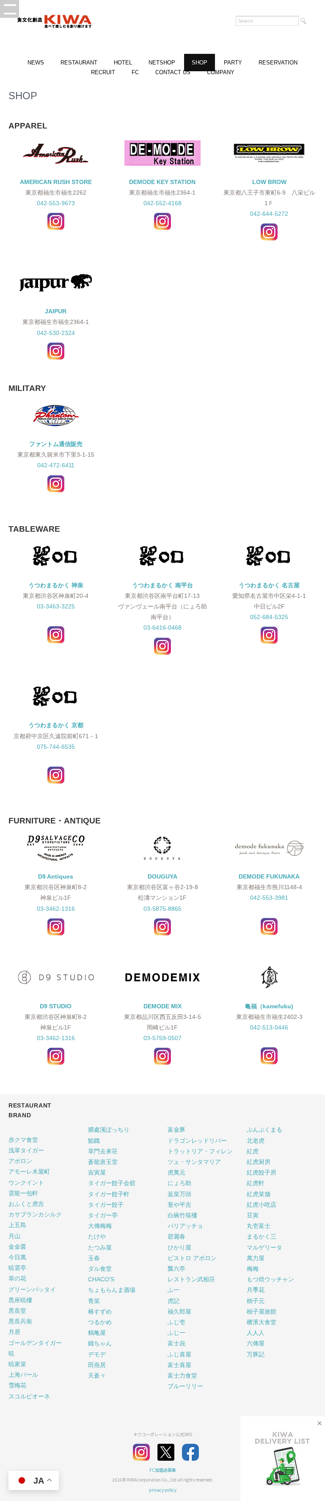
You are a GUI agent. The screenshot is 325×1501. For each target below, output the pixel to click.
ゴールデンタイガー (35, 1342)
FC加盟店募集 (162, 1470)
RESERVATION (278, 62)
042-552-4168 (162, 203)
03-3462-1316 (56, 908)
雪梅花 (17, 1385)
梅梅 (253, 1268)
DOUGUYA (162, 876)
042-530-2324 (56, 332)
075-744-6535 (56, 746)
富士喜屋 (179, 1365)
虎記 (173, 1300)
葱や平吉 (179, 1204)
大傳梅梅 (100, 1225)
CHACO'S (101, 1279)
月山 (14, 1236)
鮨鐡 (94, 1140)
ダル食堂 (100, 1268)
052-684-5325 (269, 617)
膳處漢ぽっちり (108, 1129)
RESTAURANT (79, 62)
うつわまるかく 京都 (55, 725)
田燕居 (97, 1365)
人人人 (255, 1332)
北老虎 (255, 1140)
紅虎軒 (255, 1183)
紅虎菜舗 (258, 1194)
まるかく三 (261, 1236)
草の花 (17, 1278)
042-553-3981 (269, 897)
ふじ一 (176, 1332)
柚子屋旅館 (261, 1311)
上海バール (23, 1374)
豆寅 (253, 1215)
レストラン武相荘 (191, 1279)
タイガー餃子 (106, 1204)
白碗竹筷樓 (182, 1215)
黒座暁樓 (20, 1300)
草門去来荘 (103, 1151)
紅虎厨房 (258, 1161)
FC (135, 72)
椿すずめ (100, 1311)
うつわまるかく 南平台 (162, 585)
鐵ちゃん (100, 1343)
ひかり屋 (179, 1247)
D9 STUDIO (56, 1006)
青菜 (94, 1300)
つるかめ (100, 1322)
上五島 (17, 1225)
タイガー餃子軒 (108, 1194)
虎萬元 (176, 1172)
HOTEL (123, 62)
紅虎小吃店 (261, 1204)
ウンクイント (26, 1182)
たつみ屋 (100, 1247)
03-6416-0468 (162, 627)
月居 (14, 1331)
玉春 (94, 1258)
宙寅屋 (97, 1172)
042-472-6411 (55, 465)
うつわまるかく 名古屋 (269, 585)
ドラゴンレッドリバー (197, 1140)
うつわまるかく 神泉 (55, 585)
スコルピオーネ (29, 1396)
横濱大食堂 (261, 1322)
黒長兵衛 (20, 1321)
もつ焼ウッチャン (270, 1279)
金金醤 (17, 1246)
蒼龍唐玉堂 (103, 1161)
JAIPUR (55, 311)
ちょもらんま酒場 (111, 1289)
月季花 (255, 1289)
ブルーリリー (185, 1386)
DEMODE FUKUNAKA (269, 876)
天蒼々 (97, 1375)
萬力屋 (255, 1258)
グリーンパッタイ (32, 1289)
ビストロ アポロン (192, 1258)
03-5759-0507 (162, 1038)
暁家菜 (17, 1364)
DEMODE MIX (162, 1006)
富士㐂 (176, 1343)
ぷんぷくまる (264, 1129)
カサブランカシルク (35, 1214)
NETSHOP (162, 62)
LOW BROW (269, 182)
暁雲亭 (17, 1267)
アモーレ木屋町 (29, 1171)
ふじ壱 (176, 1322)
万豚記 (255, 1354)
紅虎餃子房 (261, 1172)
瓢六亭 (176, 1268)
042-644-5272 (269, 213)
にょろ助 (179, 1183)
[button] (9, 9)
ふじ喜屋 (179, 1354)
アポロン (20, 1161)
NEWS (36, 62)
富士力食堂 (182, 1375)
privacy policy (162, 1490)
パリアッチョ (185, 1225)
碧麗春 (176, 1236)
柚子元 (255, 1300)
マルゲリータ (264, 1247)
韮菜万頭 (179, 1194)
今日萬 (17, 1257)
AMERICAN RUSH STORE (56, 182)
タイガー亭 (103, 1215)
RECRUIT (103, 72)
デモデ (97, 1354)
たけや (97, 1236)
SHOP (199, 62)
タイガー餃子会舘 (111, 1183)
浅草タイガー (26, 1150)
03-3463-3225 (56, 606)
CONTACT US (172, 72)
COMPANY (220, 72)
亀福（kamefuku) (269, 1006)
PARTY (233, 62)
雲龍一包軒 (23, 1193)
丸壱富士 (258, 1225)
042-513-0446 (269, 1027)
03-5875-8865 (162, 908)
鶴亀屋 (97, 1332)
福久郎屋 (179, 1311)
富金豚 (176, 1129)
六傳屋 (255, 1343)
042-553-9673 (56, 203)
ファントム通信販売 (56, 444)
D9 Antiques (55, 876)
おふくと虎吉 (26, 1203)
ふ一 (173, 1289)
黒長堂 (17, 1310)
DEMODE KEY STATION (162, 182)
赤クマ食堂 (23, 1139)
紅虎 (253, 1151)
